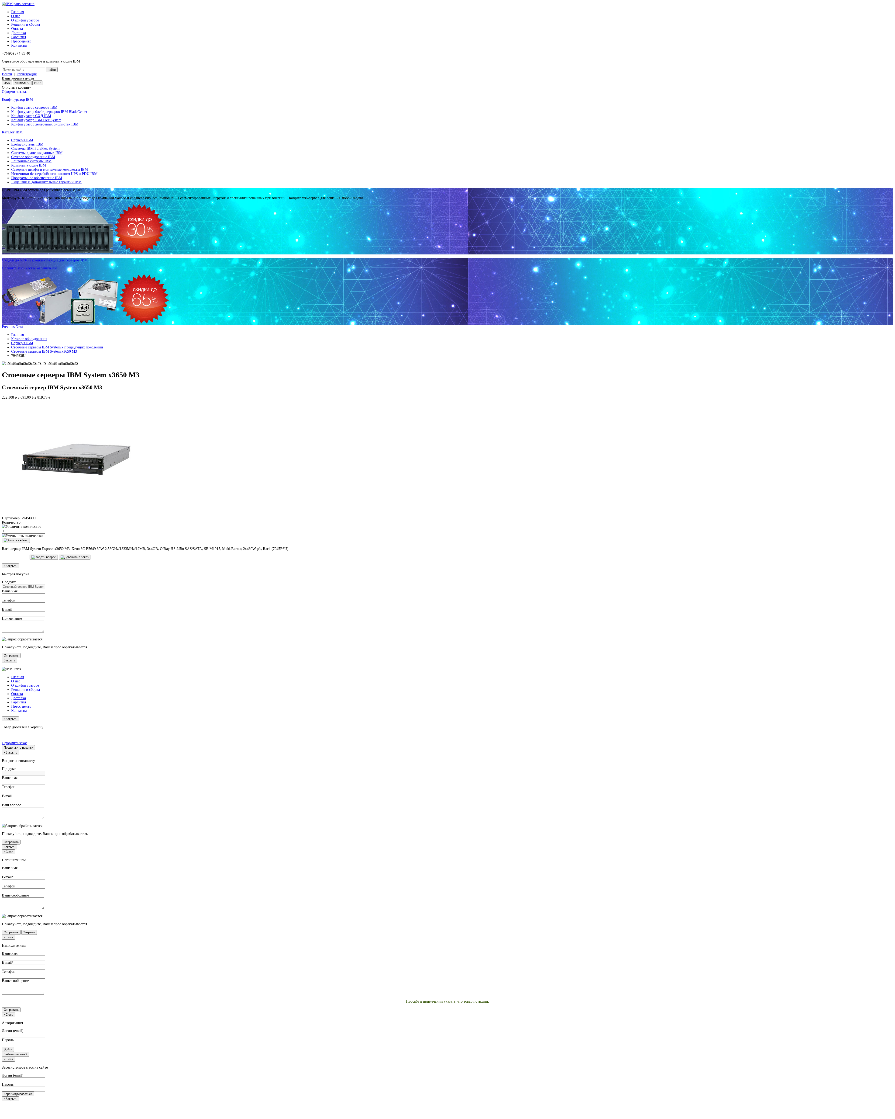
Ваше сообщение (15, 895)
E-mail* (8, 877)
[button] (9, 327)
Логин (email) (12, 1031)
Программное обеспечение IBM (36, 178)
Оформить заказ (14, 92)
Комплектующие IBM (28, 165)
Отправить (11, 655)
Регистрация (27, 74)
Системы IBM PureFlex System (35, 148)
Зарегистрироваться (18, 1094)
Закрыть (9, 660)
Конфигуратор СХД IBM (31, 116)
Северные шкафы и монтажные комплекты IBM (49, 169)
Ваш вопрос (11, 805)
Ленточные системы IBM (31, 161)
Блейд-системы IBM (27, 144)
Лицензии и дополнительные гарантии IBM (46, 182)
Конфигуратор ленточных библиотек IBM (44, 124)
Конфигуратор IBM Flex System (36, 120)
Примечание (12, 618)
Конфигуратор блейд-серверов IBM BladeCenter (49, 112)
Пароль (8, 1040)
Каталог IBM (12, 132)
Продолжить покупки (18, 747)
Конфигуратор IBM (17, 99)
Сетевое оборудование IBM (33, 157)
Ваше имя (9, 591)
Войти (7, 74)
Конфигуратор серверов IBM (34, 107)
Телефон (8, 600)
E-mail (7, 609)
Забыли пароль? (15, 1054)
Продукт (9, 582)
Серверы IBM (22, 140)
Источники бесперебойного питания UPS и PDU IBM (54, 174)
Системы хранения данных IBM (36, 153)
